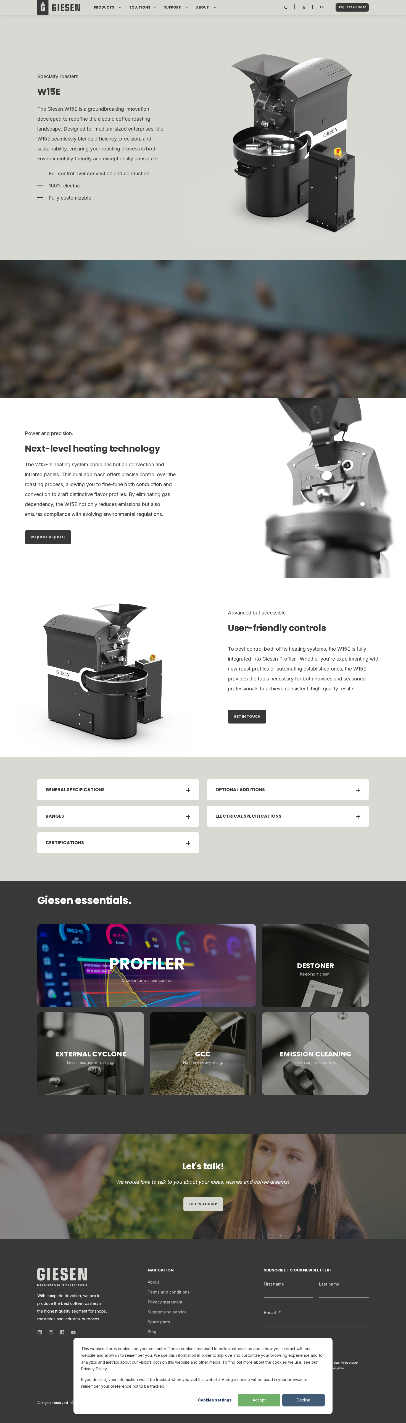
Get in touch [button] (247, 716)
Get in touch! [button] (203, 1204)
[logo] (62, 1277)
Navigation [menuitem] (161, 1270)
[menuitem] (119, 7)
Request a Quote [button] (352, 7)
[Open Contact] (285, 7)
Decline (303, 1400)
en (322, 7)
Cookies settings (215, 1400)
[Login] (304, 7)
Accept (259, 1400)
